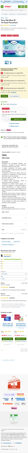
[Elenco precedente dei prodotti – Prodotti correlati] (22, 350)
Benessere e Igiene (6, 241)
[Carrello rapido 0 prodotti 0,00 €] (26, 6)
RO (16, 449)
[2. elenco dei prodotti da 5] (3, 350)
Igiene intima (17, 241)
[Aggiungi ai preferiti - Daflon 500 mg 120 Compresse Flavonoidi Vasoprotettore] (12, 315)
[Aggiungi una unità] (8, 119)
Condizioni (13, 92)
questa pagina (17, 307)
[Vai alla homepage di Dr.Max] (8, 6)
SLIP (6, 18)
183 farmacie (10, 341)
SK (12, 449)
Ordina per (3, 271)
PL (14, 449)
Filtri (2, 276)
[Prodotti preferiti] (19, 6)
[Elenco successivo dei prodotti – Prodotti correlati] (25, 350)
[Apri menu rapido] (2, 6)
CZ (11, 449)
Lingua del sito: (4, 446)
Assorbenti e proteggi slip (8, 244)
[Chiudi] (26, 2)
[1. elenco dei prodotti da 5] (2, 350)
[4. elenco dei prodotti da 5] (7, 350)
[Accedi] (22, 6)
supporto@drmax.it (7, 443)
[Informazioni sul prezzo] (15, 112)
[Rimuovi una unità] (3, 119)
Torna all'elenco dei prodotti (8, 360)
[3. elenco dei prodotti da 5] (5, 350)
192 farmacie (23, 341)
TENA (2, 18)
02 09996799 (18, 443)
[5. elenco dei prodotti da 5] (9, 350)
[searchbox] (14, 10)
